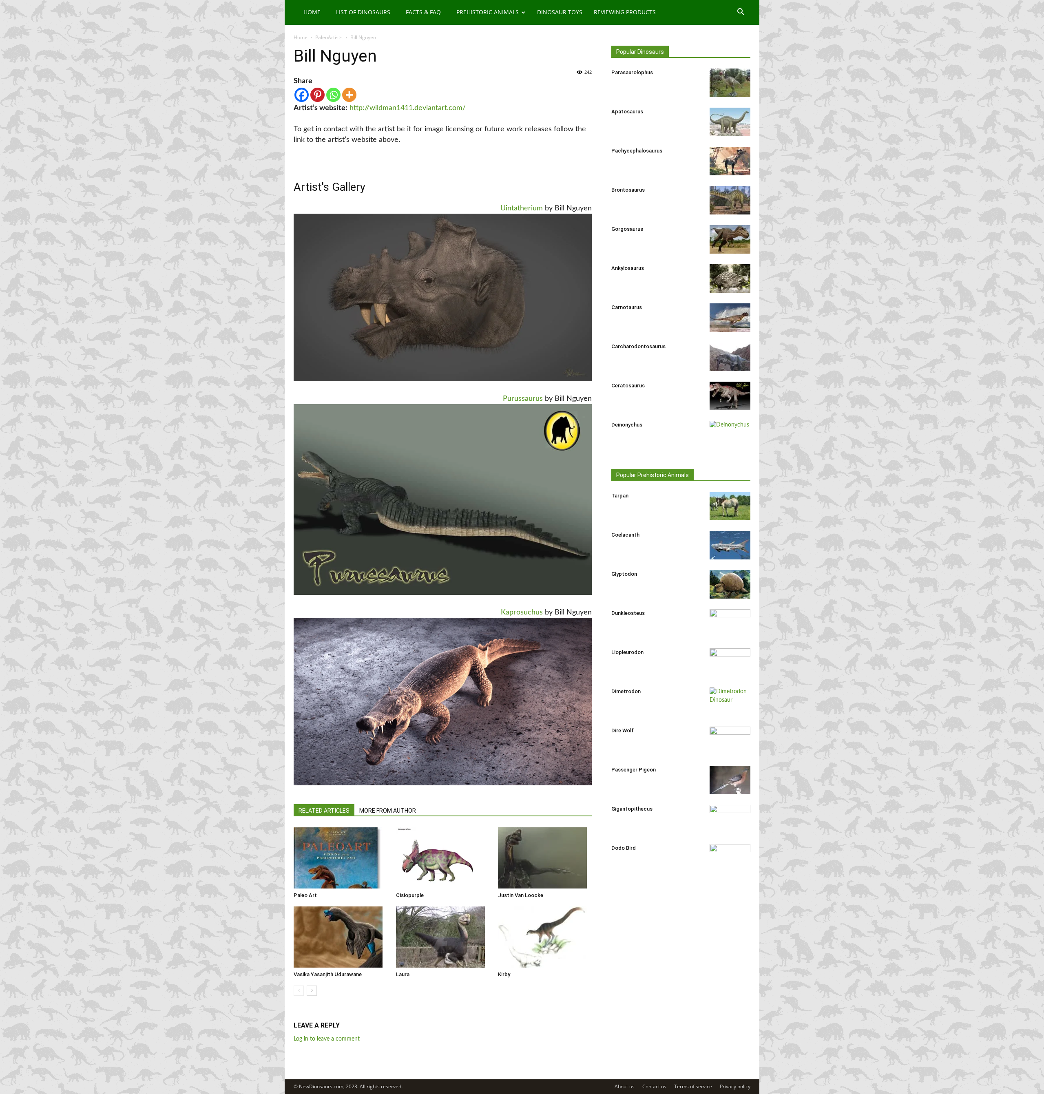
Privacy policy (735, 1086)
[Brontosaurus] (730, 200)
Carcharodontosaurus (638, 346)
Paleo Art (305, 895)
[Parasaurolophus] (730, 83)
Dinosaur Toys (559, 12)
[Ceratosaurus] (730, 396)
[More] (349, 95)
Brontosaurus (628, 190)
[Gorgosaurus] (730, 239)
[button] (740, 13)
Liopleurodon (627, 652)
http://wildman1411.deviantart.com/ (407, 108)
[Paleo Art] (340, 857)
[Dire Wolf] (730, 741)
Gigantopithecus (631, 809)
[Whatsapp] (333, 95)
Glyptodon (624, 574)
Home (312, 12)
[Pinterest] (317, 95)
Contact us (654, 1086)
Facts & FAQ (423, 12)
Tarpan (619, 496)
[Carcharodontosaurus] (730, 357)
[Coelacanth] (730, 545)
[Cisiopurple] (443, 857)
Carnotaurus (626, 307)
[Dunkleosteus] (730, 623)
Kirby (504, 974)
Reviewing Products (625, 12)
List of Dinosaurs (363, 12)
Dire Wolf (622, 730)
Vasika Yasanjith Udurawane (328, 974)
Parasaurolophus (632, 72)
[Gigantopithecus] (730, 819)
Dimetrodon (626, 691)
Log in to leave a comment (327, 1039)
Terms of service (693, 1086)
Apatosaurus (627, 111)
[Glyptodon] (730, 584)
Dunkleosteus (628, 613)
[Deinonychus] (730, 435)
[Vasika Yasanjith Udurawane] (340, 937)
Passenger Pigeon (633, 770)
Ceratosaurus (628, 385)
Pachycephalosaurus (636, 151)
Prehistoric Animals (487, 12)
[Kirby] (545, 937)
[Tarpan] (730, 506)
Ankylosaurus (627, 268)
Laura (402, 974)
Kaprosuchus (522, 612)
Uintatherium (521, 208)
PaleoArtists (329, 37)
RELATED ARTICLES (324, 810)
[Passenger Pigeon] (730, 780)
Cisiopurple (410, 895)
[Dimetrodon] (730, 701)
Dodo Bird (623, 848)
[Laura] (443, 937)
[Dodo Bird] (730, 858)
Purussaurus (523, 398)
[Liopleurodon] (730, 662)
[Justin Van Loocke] (545, 857)
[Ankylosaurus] (730, 278)
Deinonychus (626, 425)
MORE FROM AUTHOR (387, 810)
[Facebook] (301, 95)
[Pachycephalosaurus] (730, 161)
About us (625, 1086)
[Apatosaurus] (730, 122)
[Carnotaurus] (730, 317)
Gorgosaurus (627, 229)
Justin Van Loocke (520, 895)
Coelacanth (625, 535)
